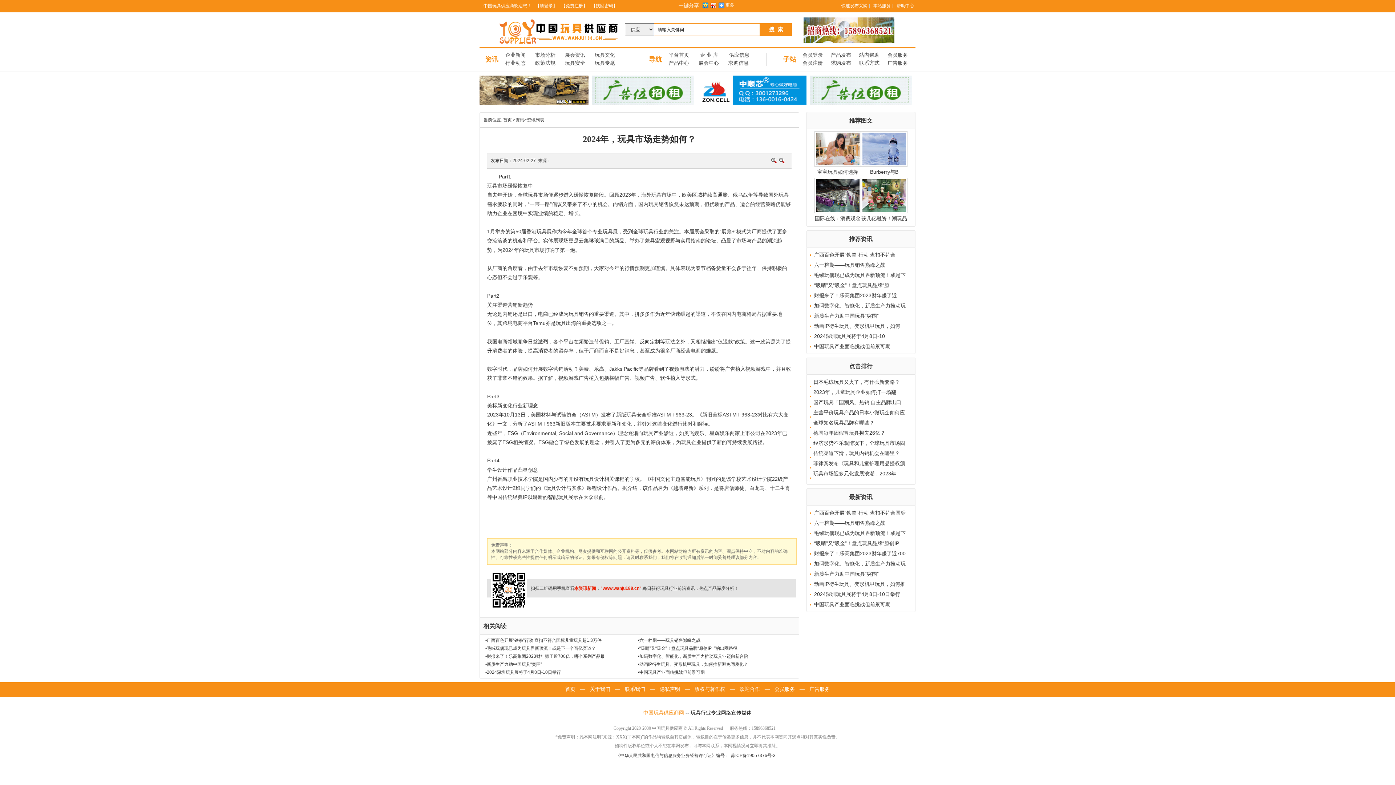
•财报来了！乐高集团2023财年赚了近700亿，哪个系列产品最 (545, 656)
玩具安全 (575, 63)
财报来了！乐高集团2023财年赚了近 (855, 295)
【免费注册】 (574, 5)
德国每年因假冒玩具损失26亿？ (849, 433)
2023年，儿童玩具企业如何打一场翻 (854, 392)
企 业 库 (709, 55)
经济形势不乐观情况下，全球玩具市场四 (859, 443)
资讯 (491, 59)
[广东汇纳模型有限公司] (534, 90)
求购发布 (841, 63)
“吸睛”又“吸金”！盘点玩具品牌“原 (851, 285)
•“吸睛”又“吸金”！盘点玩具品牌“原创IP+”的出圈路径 (687, 648)
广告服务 (897, 63)
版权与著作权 (710, 689)
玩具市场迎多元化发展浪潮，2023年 (854, 473)
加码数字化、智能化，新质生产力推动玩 (860, 306)
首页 (507, 119)
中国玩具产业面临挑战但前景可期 (852, 346)
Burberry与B (884, 172)
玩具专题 (605, 63)
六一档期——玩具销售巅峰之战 (849, 265)
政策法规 (545, 63)
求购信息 (738, 63)
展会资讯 (575, 55)
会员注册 (812, 63)
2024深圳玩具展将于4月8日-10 (849, 336)
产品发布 (841, 55)
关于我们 (600, 689)
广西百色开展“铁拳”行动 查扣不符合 (854, 255)
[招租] (643, 90)
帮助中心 (905, 5)
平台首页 (679, 55)
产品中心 (679, 63)
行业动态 (515, 63)
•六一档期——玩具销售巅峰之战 (669, 640)
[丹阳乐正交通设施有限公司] (849, 30)
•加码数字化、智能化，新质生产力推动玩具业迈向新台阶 (693, 656)
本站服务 (882, 5)
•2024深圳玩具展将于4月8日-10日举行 (523, 672)
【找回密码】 (604, 5)
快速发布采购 (854, 5)
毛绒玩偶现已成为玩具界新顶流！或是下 (860, 275)
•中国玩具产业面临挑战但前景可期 (671, 672)
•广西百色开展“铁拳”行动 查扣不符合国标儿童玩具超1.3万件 (543, 640)
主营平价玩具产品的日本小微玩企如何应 (859, 412)
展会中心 (709, 63)
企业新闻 (515, 55)
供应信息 (739, 55)
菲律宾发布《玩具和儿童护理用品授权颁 (859, 463)
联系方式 (869, 63)
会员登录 (812, 55)
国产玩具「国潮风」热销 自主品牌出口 (857, 402)
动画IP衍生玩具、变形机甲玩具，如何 (857, 326)
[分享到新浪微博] (713, 5)
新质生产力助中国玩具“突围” (846, 316)
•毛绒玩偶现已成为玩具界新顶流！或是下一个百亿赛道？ (540, 648)
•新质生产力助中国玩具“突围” (513, 664)
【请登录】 (546, 5)
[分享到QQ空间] (705, 5)
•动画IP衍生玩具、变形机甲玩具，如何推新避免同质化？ (693, 664)
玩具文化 (605, 55)
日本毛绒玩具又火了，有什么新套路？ (856, 382)
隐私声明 (670, 689)
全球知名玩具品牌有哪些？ (843, 423)
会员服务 (897, 55)
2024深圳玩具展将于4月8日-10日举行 (857, 594)
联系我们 (635, 689)
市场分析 (545, 55)
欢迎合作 (750, 689)
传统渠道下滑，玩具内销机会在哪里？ (856, 453)
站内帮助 (869, 55)
